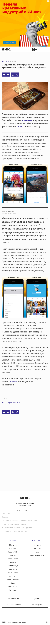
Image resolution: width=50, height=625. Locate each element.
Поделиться (12, 586)
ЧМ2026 (13, 555)
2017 (3, 403)
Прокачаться (13, 559)
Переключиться (13, 580)
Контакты (37, 545)
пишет (20, 127)
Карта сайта (7, 513)
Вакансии (37, 552)
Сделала (12, 548)
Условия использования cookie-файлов (17, 528)
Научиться (13, 590)
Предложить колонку (37, 555)
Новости (5, 61)
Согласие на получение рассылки (15, 531)
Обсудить (13, 545)
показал (13, 381)
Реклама (37, 548)
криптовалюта (14, 403)
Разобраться (13, 573)
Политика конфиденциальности (14, 524)
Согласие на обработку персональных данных (20, 521)
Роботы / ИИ (12, 552)
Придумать (12, 569)
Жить (13, 583)
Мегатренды (13, 566)
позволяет (27, 120)
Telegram (38, 604)
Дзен (38, 599)
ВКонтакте (14, 599)
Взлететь (12, 576)
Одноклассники (14, 604)
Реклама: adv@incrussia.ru (25, 503)
